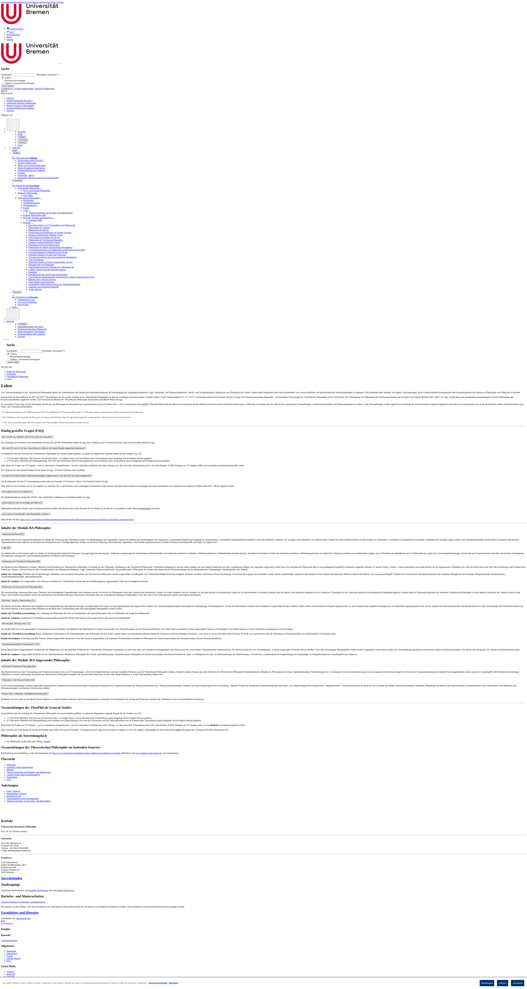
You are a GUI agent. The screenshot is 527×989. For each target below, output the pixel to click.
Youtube (10, 971)
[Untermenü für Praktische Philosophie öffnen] (38, 193)
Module (10, 770)
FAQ (9, 779)
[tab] (263, 436)
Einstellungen (487, 983)
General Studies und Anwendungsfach (23, 775)
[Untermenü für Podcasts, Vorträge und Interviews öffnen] (54, 218)
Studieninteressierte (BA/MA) (20, 101)
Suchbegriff (6, 75)
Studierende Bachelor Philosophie (21, 103)
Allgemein (11, 765)
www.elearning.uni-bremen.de (148, 753)
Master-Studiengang (65, 890)
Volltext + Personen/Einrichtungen (19, 83)
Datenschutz (12, 953)
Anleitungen (12, 777)
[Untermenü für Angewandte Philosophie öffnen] (40, 188)
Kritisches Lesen (14, 796)
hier (120, 399)
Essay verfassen (13, 791)
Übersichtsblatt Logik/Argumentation (23, 798)
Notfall (10, 956)
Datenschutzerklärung (158, 983)
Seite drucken (7, 923)
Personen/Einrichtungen (14, 80)
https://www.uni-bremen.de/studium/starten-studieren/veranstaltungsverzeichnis (86, 753)
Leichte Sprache (14, 958)
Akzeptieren (517, 983)
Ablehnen (502, 983)
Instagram (11, 974)
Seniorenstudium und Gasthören (20, 108)
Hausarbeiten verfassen (17, 793)
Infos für (10, 98)
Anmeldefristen (144, 508)
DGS (9, 961)
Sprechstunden (11, 878)
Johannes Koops (23, 918)
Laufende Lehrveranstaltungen (20, 767)
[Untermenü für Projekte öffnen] (31, 223)
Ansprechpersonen (9, 940)
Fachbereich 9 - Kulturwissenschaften (17, 88)
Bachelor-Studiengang (38, 890)
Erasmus (10, 110)
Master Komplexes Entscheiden (20, 105)
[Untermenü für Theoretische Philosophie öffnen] (40, 198)
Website (47, 741)
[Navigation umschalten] (59, 63)
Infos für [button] (10, 321)
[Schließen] (13, 156)
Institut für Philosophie (44, 88)
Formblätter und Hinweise (20, 912)
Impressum (11, 951)
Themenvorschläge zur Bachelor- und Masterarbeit (29, 772)
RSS (3, 921)
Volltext (7, 78)
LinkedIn (11, 976)
